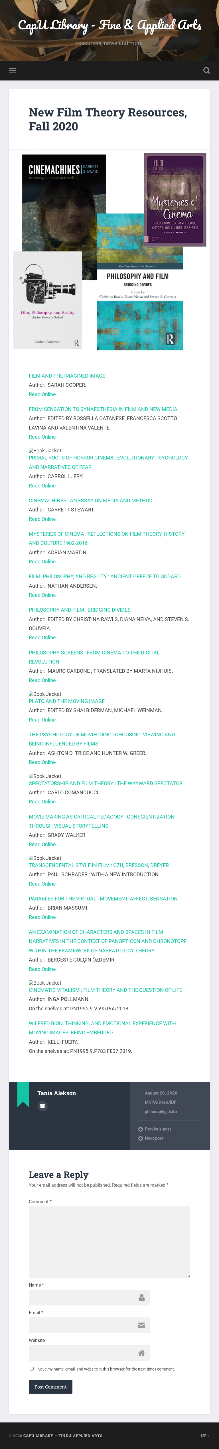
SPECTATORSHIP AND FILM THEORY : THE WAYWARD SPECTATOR (105, 783)
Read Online (42, 394)
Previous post (158, 1129)
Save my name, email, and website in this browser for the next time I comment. (106, 1369)
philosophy (155, 1111)
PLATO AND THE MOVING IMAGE (67, 701)
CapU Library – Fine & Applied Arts (63, 1435)
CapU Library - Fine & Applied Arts (109, 24)
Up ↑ (205, 1435)
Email (36, 1313)
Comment (40, 1202)
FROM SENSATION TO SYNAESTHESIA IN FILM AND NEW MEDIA (103, 409)
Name (36, 1285)
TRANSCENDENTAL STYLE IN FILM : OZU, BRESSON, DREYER (99, 865)
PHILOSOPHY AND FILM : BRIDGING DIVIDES (80, 610)
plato (172, 1111)
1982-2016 (75, 543)
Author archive (42, 1106)
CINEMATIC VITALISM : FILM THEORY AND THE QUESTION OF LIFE (105, 990)
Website (37, 1340)
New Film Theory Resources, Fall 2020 (108, 119)
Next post (154, 1138)
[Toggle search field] (206, 70)
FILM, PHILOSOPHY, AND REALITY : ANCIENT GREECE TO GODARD (105, 576)
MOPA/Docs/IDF (160, 1102)
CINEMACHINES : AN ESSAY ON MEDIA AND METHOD (91, 500)
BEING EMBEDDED (92, 1032)
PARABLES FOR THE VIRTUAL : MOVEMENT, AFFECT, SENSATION (103, 899)
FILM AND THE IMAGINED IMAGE (67, 376)
